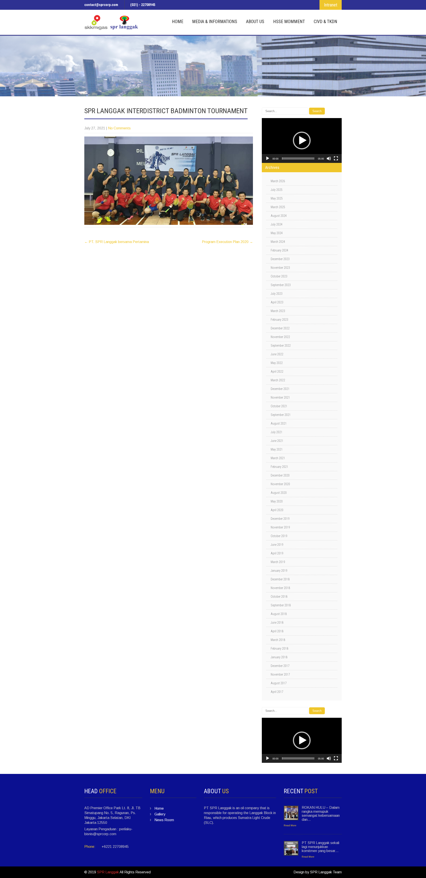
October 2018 (279, 596)
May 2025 (277, 198)
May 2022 (277, 363)
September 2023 (281, 285)
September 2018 (281, 605)
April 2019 (277, 553)
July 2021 (276, 432)
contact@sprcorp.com (101, 5)
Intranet (330, 5)
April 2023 (277, 302)
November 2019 (280, 527)
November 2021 (280, 397)
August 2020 (279, 492)
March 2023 (278, 311)
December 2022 (280, 328)
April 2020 (277, 510)
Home (177, 21)
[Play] (267, 158)
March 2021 (278, 458)
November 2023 (280, 267)
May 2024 (277, 233)
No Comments (119, 128)
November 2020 (280, 484)
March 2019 (278, 562)
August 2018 (279, 614)
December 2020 (280, 475)
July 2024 (276, 224)
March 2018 (278, 640)
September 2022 (281, 345)
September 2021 (281, 415)
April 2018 (277, 631)
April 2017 (277, 692)
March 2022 (278, 380)
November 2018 (280, 588)
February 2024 (279, 250)
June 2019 (277, 544)
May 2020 (277, 501)
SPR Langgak (108, 872)
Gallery (159, 814)
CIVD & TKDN (325, 21)
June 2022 (277, 354)
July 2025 (276, 190)
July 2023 (276, 293)
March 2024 (278, 241)
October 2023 (279, 276)
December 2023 (280, 259)
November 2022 (280, 337)
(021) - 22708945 (142, 5)
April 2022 (277, 371)
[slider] (298, 158)
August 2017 (279, 683)
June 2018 (277, 622)
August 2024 (279, 216)
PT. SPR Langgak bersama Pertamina (116, 242)
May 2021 (277, 449)
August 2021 (279, 423)
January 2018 (279, 657)
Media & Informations (214, 21)
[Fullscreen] (336, 158)
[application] (302, 140)
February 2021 (279, 467)
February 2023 (279, 319)
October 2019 (279, 536)
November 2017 (280, 674)
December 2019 (280, 518)
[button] (302, 140)
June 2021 (277, 441)
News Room (164, 820)
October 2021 (279, 406)
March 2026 (278, 181)
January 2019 (279, 570)
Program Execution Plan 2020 (227, 242)
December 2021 (280, 389)
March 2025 (278, 207)
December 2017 (280, 666)
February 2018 (279, 648)
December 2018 (280, 579)
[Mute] (329, 158)
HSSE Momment (289, 21)
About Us (255, 21)
